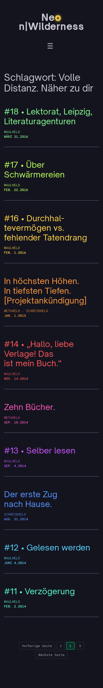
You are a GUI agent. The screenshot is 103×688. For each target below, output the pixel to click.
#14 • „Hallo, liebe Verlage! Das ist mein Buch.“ (39, 353)
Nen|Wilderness (51, 22)
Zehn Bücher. (29, 407)
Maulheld (12, 132)
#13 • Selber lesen (40, 451)
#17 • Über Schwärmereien (34, 169)
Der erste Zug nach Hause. (30, 499)
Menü (50, 46)
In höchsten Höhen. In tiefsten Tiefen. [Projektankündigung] (45, 290)
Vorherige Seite (37, 646)
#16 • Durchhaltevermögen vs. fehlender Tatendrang (45, 228)
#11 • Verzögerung (39, 591)
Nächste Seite (51, 655)
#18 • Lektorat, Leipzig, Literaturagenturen (48, 116)
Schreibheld (37, 311)
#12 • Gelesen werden (47, 547)
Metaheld (12, 311)
